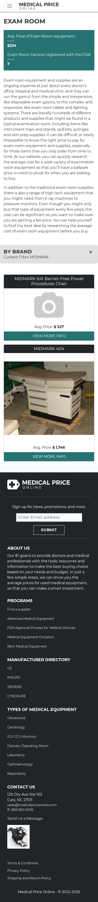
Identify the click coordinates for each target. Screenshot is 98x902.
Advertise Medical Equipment (30, 619)
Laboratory (16, 755)
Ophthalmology (20, 764)
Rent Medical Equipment (27, 646)
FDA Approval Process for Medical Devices (41, 628)
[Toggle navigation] (10, 6)
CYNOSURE (16, 696)
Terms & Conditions (22, 863)
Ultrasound (16, 718)
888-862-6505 (22, 810)
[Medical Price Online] (39, 6)
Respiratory (16, 774)
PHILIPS (13, 677)
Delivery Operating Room (28, 746)
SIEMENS (14, 687)
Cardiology (16, 727)
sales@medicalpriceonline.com (32, 805)
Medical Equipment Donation (30, 637)
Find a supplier (19, 609)
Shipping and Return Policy (29, 878)
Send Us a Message (25, 818)
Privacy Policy (18, 871)
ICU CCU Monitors (21, 737)
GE (9, 668)
